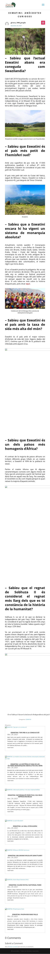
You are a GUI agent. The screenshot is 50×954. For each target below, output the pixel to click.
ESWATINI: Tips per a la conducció (25, 732)
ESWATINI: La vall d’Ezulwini (25, 826)
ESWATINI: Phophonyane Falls (25, 914)
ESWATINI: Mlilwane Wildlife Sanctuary (25, 855)
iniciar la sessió (13, 946)
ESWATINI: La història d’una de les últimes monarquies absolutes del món (25, 765)
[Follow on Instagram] (43, 23)
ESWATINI (28, 719)
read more (10, 747)
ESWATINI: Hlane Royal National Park (25, 885)
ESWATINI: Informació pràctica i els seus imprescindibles (25, 796)
